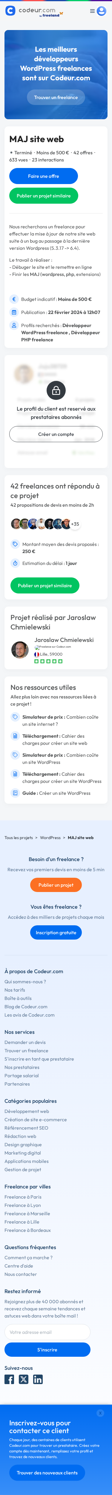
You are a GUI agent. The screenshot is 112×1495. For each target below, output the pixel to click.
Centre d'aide (18, 1266)
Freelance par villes (27, 1186)
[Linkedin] (38, 1379)
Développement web (26, 1111)
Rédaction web (20, 1136)
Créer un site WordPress (64, 793)
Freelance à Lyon (22, 1205)
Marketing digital (22, 1153)
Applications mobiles (26, 1161)
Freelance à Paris (23, 1197)
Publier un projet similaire (44, 196)
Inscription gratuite (56, 932)
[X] (23, 1379)
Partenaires (17, 1084)
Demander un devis (25, 1042)
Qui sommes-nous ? (25, 981)
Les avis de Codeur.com (29, 1015)
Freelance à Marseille (27, 1213)
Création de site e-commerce (35, 1119)
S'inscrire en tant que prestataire (39, 1059)
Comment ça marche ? (28, 1257)
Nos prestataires (21, 1067)
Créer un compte (56, 434)
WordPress (50, 837)
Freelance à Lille (21, 1222)
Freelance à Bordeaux (27, 1230)
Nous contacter (20, 1274)
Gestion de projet (22, 1169)
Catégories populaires (30, 1100)
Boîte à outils (18, 998)
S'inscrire (47, 1350)
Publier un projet (56, 885)
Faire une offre (43, 176)
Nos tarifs (14, 990)
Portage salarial (21, 1075)
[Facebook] (9, 1379)
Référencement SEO (26, 1128)
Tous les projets (18, 837)
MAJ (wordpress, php (52, 274)
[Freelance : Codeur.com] (35, 11)
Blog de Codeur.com (25, 1006)
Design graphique (23, 1144)
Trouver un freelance (56, 97)
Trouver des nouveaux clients (47, 1473)
